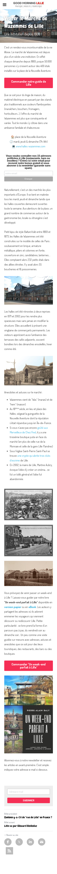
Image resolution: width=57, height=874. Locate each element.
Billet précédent (10, 813)
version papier (12, 607)
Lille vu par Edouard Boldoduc (20, 826)
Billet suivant (9, 822)
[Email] (41, 842)
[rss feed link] (9, 850)
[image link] (28, 4)
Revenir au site (12, 835)
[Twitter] (19, 842)
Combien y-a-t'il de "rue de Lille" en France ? (28, 817)
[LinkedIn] (30, 842)
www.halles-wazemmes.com (30, 146)
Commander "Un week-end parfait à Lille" (29, 665)
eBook (32, 607)
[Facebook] (8, 842)
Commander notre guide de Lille (28, 82)
